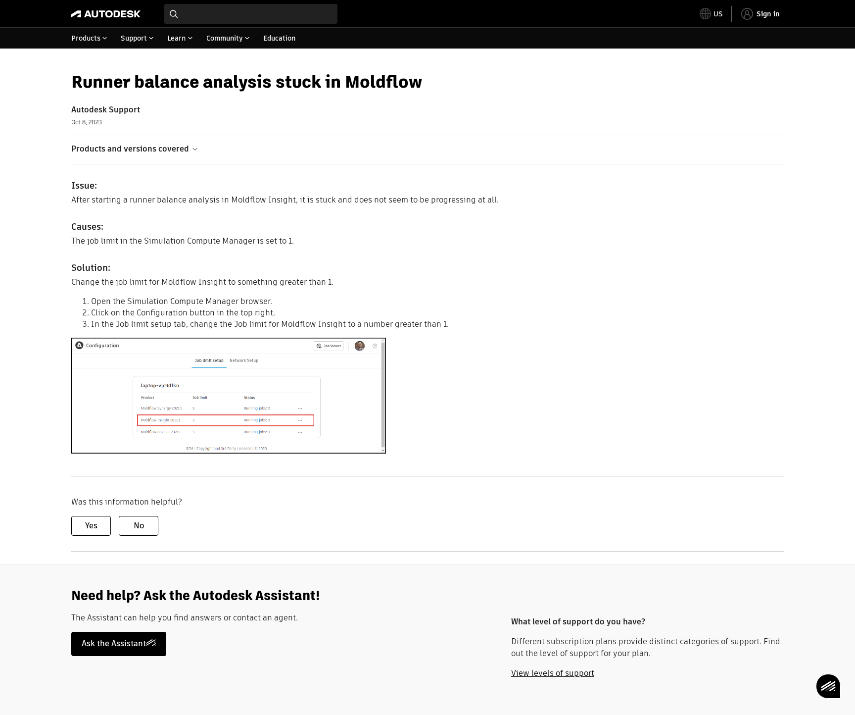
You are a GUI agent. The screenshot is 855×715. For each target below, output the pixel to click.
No (139, 525)
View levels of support (552, 673)
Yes (91, 525)
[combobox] (250, 14)
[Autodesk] (106, 13)
